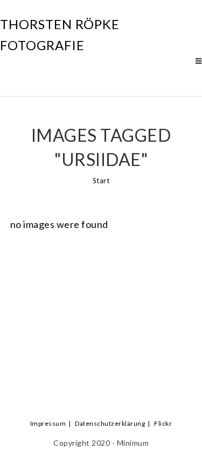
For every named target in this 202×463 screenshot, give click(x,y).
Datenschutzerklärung (110, 423)
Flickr (163, 423)
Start (101, 180)
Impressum (48, 423)
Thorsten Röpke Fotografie (60, 34)
